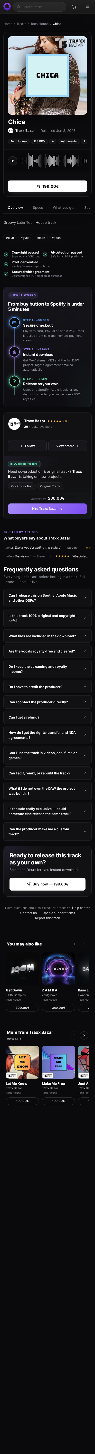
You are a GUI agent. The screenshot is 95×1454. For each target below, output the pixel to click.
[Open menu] (88, 7)
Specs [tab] (38, 207)
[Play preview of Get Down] (22, 968)
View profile (65, 446)
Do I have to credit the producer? (36, 687)
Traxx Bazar (34, 421)
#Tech (56, 238)
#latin (41, 238)
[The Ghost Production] (6, 7)
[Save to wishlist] (69, 43)
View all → (14, 1039)
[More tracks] (84, 944)
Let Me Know (16, 1083)
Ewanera (84, 995)
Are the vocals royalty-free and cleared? (42, 651)
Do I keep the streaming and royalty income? (38, 669)
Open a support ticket (58, 913)
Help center (81, 908)
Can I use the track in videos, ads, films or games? (43, 755)
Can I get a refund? (24, 717)
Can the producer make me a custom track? (39, 831)
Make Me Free (53, 1083)
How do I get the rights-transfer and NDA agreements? (42, 735)
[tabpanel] (47, 230)
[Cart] (74, 7)
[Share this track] (80, 43)
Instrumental (68, 141)
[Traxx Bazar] (14, 424)
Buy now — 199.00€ (50, 884)
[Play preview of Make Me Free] (58, 1062)
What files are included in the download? (42, 636)
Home (7, 24)
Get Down (14, 990)
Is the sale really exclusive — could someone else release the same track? (40, 811)
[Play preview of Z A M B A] (58, 968)
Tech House (39, 24)
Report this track (47, 918)
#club (10, 238)
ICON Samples (16, 995)
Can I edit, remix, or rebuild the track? (39, 773)
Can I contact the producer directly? (38, 702)
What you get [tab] (64, 207)
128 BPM (39, 141)
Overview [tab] (15, 207)
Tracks (21, 24)
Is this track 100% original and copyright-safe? (43, 618)
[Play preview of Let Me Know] (22, 1062)
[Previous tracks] (74, 944)
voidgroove (49, 995)
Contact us (28, 913)
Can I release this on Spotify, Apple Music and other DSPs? (43, 597)
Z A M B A (49, 990)
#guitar (25, 238)
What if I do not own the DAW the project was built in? (42, 790)
